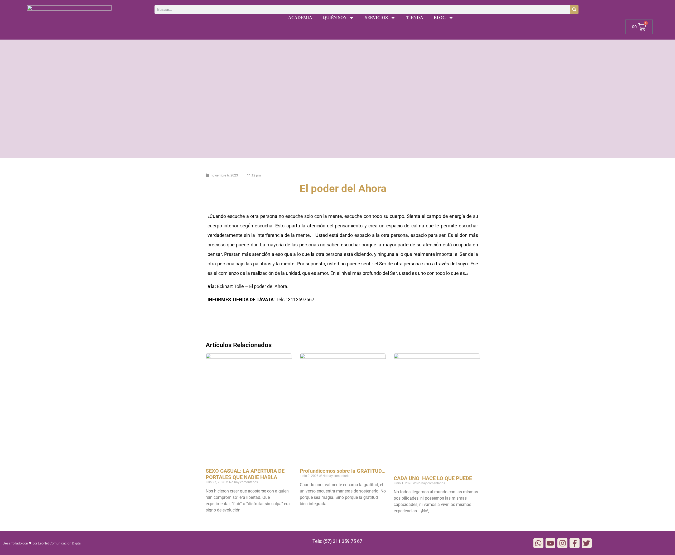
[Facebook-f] (575, 543)
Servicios (376, 18)
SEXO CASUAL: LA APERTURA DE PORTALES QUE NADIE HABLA (245, 474)
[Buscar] (574, 9)
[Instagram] (562, 543)
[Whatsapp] (538, 543)
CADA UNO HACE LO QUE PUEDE (433, 478)
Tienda (414, 18)
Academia (300, 18)
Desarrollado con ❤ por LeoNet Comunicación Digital (42, 543)
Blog (440, 18)
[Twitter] (587, 543)
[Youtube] (551, 543)
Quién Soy (334, 18)
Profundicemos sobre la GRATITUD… (342, 471)
